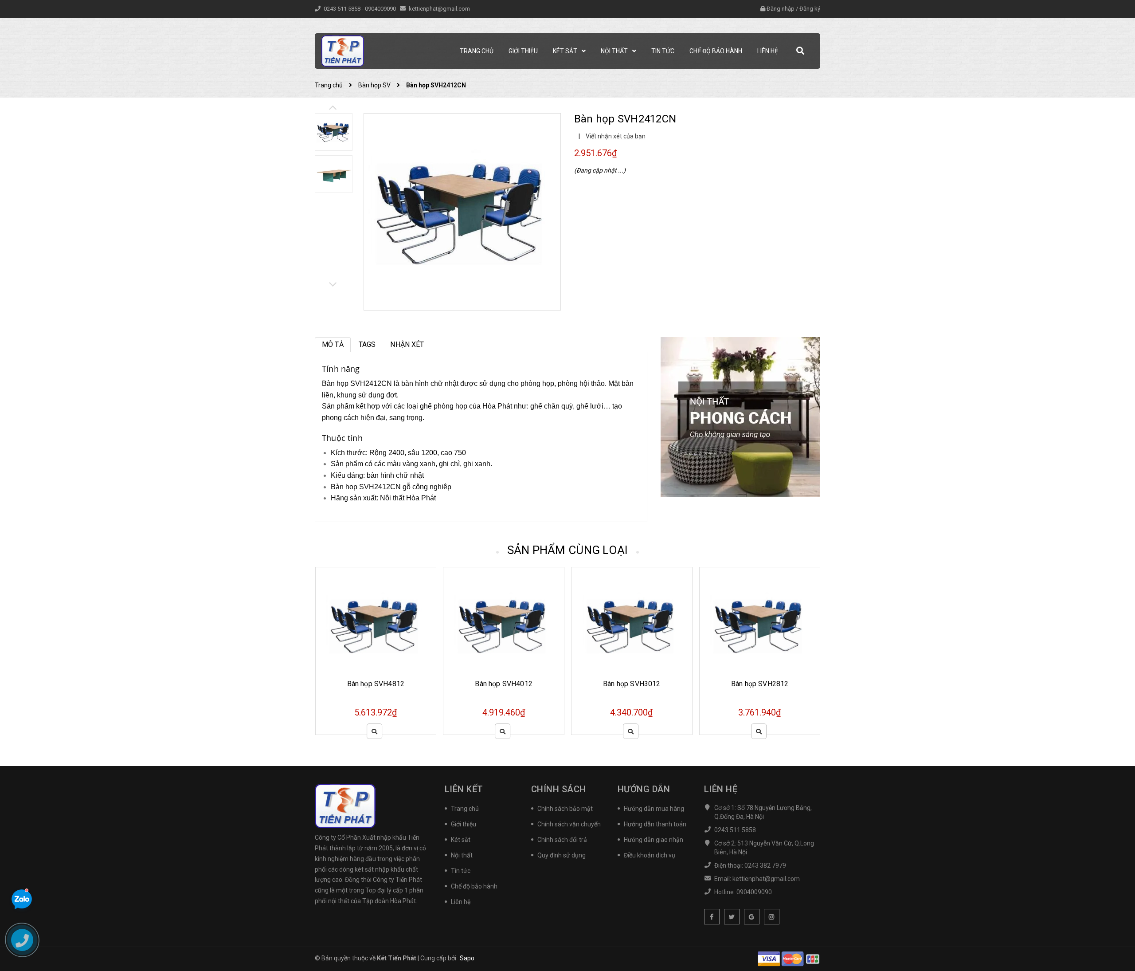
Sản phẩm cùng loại (567, 550)
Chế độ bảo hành (474, 886)
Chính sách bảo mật (565, 808)
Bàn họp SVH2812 (631, 684)
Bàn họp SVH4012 (375, 684)
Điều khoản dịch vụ (649, 855)
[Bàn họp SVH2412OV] (760, 625)
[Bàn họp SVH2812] (632, 625)
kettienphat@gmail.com (439, 8)
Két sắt (460, 839)
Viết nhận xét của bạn (616, 136)
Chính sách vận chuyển (569, 824)
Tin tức (460, 870)
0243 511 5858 (343, 8)
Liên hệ (460, 901)
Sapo (467, 958)
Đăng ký (809, 8)
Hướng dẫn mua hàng (654, 808)
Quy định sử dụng (561, 855)
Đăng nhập (780, 8)
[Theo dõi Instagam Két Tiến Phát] (771, 916)
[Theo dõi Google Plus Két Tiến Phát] (751, 916)
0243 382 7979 (765, 865)
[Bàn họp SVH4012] (375, 625)
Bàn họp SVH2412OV (759, 684)
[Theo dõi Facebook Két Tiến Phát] (712, 916)
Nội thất (462, 855)
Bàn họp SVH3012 (503, 684)
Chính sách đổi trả (562, 839)
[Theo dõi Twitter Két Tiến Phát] (732, 916)
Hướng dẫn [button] (644, 789)
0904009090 (381, 8)
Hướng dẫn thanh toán (655, 824)
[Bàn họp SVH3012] (504, 625)
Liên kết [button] (464, 789)
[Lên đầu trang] (1117, 924)
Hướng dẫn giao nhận (653, 839)
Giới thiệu (463, 824)
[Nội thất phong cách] (740, 416)
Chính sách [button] (558, 789)
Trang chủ (465, 808)
